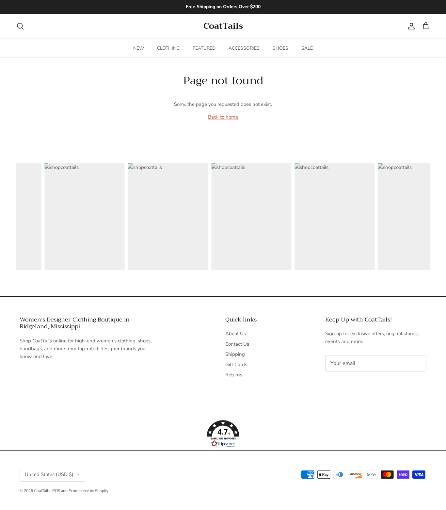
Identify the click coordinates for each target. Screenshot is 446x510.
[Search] (20, 26)
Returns (233, 374)
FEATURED (204, 48)
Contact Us (237, 344)
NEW (138, 48)
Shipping (235, 354)
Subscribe (347, 384)
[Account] (410, 26)
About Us (235, 333)
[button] (223, 434)
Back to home (223, 117)
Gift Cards (236, 364)
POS (56, 490)
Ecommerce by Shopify (88, 490)
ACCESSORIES (244, 48)
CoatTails (42, 490)
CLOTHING (168, 48)
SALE (307, 48)
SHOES (280, 48)
